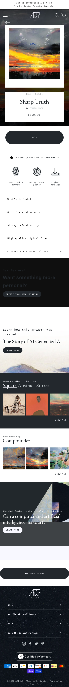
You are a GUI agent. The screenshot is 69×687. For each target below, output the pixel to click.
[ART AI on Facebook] (30, 644)
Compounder (37, 108)
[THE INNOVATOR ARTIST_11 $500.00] (14, 405)
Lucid (43, 681)
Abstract (26, 385)
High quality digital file (34, 238)
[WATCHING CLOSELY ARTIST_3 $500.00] (37, 405)
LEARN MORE (12, 530)
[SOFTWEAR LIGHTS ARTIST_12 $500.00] (37, 458)
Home (28, 94)
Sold (38, 94)
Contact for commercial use (34, 251)
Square (10, 385)
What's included (34, 199)
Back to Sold (37, 573)
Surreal (43, 385)
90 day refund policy (34, 225)
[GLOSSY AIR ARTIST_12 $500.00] (14, 458)
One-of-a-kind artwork (34, 212)
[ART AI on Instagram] (24, 644)
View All (60, 419)
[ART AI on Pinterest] (42, 644)
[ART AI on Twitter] (36, 644)
